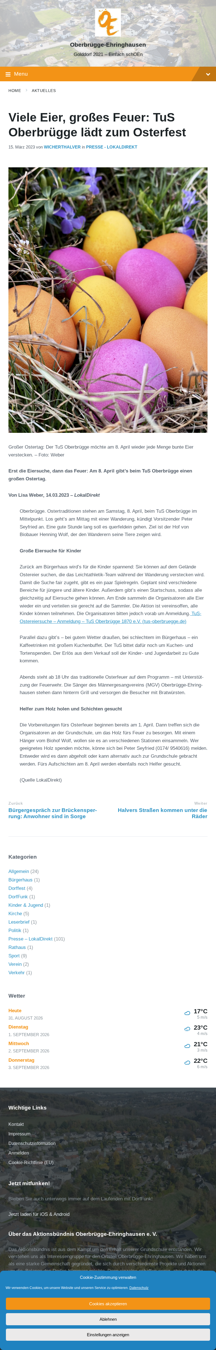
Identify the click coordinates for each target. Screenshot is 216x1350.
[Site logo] (108, 35)
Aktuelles (44, 90)
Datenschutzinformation (32, 1143)
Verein (15, 964)
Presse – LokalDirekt (30, 939)
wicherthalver (62, 147)
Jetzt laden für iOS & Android (38, 1214)
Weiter (200, 803)
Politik (14, 930)
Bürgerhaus (20, 880)
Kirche (15, 913)
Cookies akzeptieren (108, 1303)
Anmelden (18, 1153)
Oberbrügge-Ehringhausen (108, 44)
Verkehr (16, 972)
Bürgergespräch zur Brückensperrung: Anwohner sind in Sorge (52, 813)
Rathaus (17, 947)
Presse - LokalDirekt (111, 147)
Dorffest (16, 888)
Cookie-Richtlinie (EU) (30, 1162)
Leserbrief (19, 922)
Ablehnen (108, 1319)
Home (14, 90)
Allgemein (18, 871)
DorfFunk (18, 896)
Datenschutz (138, 1288)
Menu (21, 74)
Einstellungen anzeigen (108, 1334)
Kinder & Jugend (25, 905)
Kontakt (16, 1124)
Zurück (15, 803)
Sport (14, 955)
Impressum (19, 1133)
